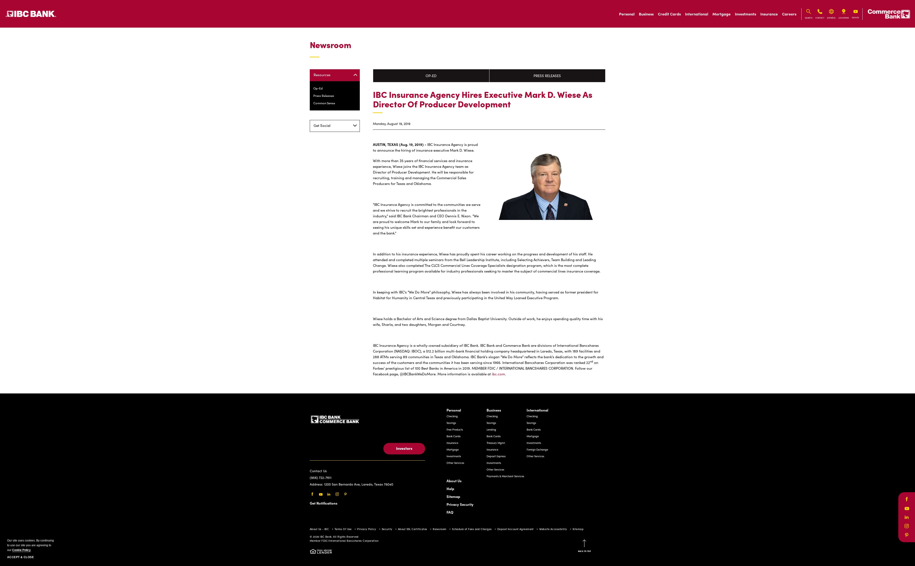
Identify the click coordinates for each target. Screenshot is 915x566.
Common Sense (324, 103)
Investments (745, 13)
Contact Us (318, 471)
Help (450, 488)
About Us (454, 480)
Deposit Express (496, 456)
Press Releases (323, 96)
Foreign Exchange (537, 449)
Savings (451, 423)
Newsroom (330, 45)
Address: (317, 484)
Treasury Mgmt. (496, 443)
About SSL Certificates (412, 529)
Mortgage (721, 13)
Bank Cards (454, 436)
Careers (789, 13)
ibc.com (498, 374)
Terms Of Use (343, 529)
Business (646, 13)
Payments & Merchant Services (505, 476)
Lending (491, 429)
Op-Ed (318, 88)
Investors (404, 448)
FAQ (450, 512)
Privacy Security (460, 504)
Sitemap (453, 496)
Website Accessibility (553, 529)
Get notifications (323, 503)
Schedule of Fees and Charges (472, 529)
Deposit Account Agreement (515, 529)
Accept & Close (20, 557)
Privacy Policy (366, 529)
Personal (627, 13)
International (696, 13)
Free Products (455, 429)
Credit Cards (669, 13)
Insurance (769, 13)
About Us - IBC (319, 529)
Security (387, 529)
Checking (452, 416)
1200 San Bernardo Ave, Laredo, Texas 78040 (358, 484)
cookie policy (21, 550)
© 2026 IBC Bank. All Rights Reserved (334, 536)
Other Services (455, 463)
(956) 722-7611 (320, 477)
